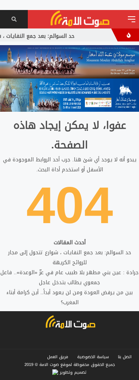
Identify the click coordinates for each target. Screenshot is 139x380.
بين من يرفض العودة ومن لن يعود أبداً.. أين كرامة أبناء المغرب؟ (69, 297)
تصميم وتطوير (72, 372)
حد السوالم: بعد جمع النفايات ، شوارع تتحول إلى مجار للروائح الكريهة (69, 258)
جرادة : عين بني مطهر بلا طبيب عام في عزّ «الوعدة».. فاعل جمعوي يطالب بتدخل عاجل (69, 277)
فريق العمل (57, 357)
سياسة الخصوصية (93, 357)
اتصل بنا (125, 357)
